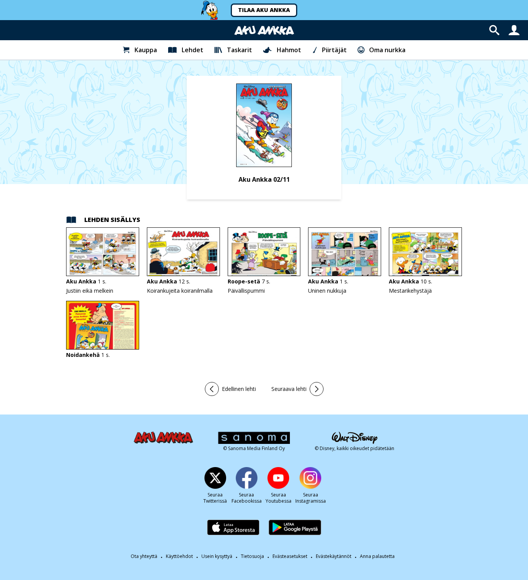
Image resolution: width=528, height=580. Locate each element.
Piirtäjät (334, 50)
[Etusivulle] (264, 30)
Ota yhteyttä (144, 556)
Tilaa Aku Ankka (264, 10)
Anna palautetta (377, 556)
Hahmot (289, 50)
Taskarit (239, 50)
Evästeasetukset (290, 556)
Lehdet (192, 50)
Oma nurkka (387, 50)
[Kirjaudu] (514, 30)
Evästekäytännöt (333, 556)
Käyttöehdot (179, 556)
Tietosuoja (252, 556)
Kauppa (146, 50)
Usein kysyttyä (216, 556)
